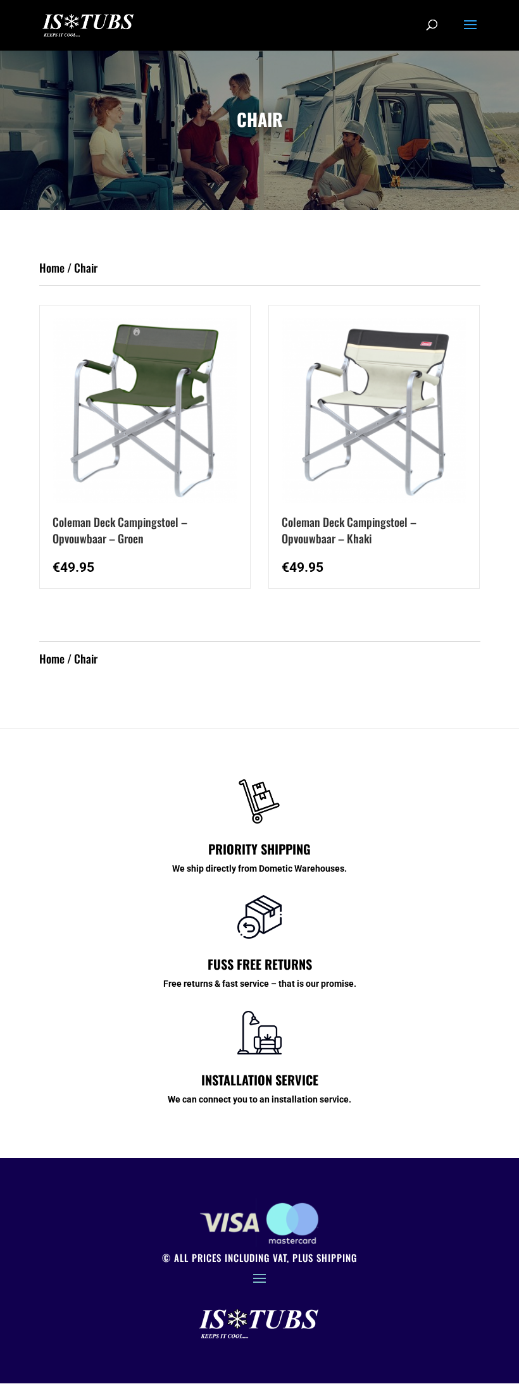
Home (52, 267)
